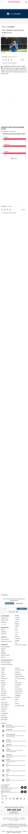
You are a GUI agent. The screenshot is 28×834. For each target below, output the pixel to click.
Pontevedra (17, 638)
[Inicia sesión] (26, 2)
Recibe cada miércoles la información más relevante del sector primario (16, 745)
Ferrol (16, 630)
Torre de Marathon (5, 704)
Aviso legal (3, 831)
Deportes (3, 682)
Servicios (3, 648)
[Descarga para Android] (25, 787)
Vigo (16, 642)
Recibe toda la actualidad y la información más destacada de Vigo (15, 775)
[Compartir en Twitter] (11, 60)
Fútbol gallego (4, 717)
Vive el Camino (18, 689)
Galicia (2, 672)
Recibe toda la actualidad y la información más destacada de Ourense (15, 780)
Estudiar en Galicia (19, 676)
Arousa (16, 621)
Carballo (17, 625)
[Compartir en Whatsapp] (3, 60)
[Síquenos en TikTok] (20, 798)
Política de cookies (18, 831)
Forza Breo (3, 715)
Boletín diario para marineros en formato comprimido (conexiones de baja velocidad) (14, 750)
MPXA (11, 820)
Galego (16, 611)
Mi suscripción (4, 618)
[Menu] (2, 2)
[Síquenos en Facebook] (2, 798)
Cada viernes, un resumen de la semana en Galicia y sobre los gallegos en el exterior (16, 755)
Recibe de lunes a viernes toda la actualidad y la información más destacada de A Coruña (15, 760)
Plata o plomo (18, 682)
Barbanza (17, 623)
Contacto (3, 657)
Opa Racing (4, 709)
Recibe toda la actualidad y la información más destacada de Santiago (15, 770)
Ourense (17, 636)
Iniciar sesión (19, 603)
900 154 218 (14, 809)
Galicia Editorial (15, 820)
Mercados (17, 697)
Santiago (17, 640)
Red (16, 680)
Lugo (16, 634)
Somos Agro (4, 691)
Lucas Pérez (9, 206)
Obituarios (3, 695)
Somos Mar (3, 693)
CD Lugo (3, 711)
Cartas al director (5, 639)
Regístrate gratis (9, 603)
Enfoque (17, 686)
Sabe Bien (17, 672)
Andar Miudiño (4, 713)
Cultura (2, 686)
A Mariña (17, 619)
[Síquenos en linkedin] (13, 798)
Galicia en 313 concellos (20, 644)
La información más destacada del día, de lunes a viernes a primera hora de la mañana (15, 726)
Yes (16, 701)
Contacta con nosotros (6, 641)
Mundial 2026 (4, 702)
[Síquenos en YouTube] (17, 798)
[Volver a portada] (14, 2)
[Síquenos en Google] (2, 802)
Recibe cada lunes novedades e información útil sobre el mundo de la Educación (16, 741)
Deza (16, 628)
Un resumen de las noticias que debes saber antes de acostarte (16, 730)
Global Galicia (18, 674)
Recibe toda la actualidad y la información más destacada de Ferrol (15, 765)
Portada (3, 670)
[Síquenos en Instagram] (9, 798)
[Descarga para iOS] (22, 787)
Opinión (3, 680)
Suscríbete (3, 624)
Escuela (17, 703)
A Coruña (17, 617)
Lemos (16, 632)
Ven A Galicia (18, 684)
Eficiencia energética (6, 662)
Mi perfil (3, 629)
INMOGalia (3, 653)
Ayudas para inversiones (6, 664)
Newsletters (3, 631)
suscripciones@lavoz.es (14, 812)
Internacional (4, 678)
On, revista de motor (19, 705)
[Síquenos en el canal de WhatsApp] (24, 798)
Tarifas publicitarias (5, 646)
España (3, 676)
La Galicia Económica (6, 697)
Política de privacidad (10, 831)
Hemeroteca (4, 622)
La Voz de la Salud (19, 670)
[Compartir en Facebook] (8, 60)
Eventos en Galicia (5, 655)
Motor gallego (4, 719)
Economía (3, 674)
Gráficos (3, 689)
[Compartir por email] (6, 60)
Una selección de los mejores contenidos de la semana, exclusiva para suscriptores (15, 735)
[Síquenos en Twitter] (6, 798)
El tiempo (3, 699)
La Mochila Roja (19, 691)
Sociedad (3, 684)
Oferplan (3, 651)
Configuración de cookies (16, 832)
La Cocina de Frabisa (20, 678)
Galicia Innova (18, 693)
